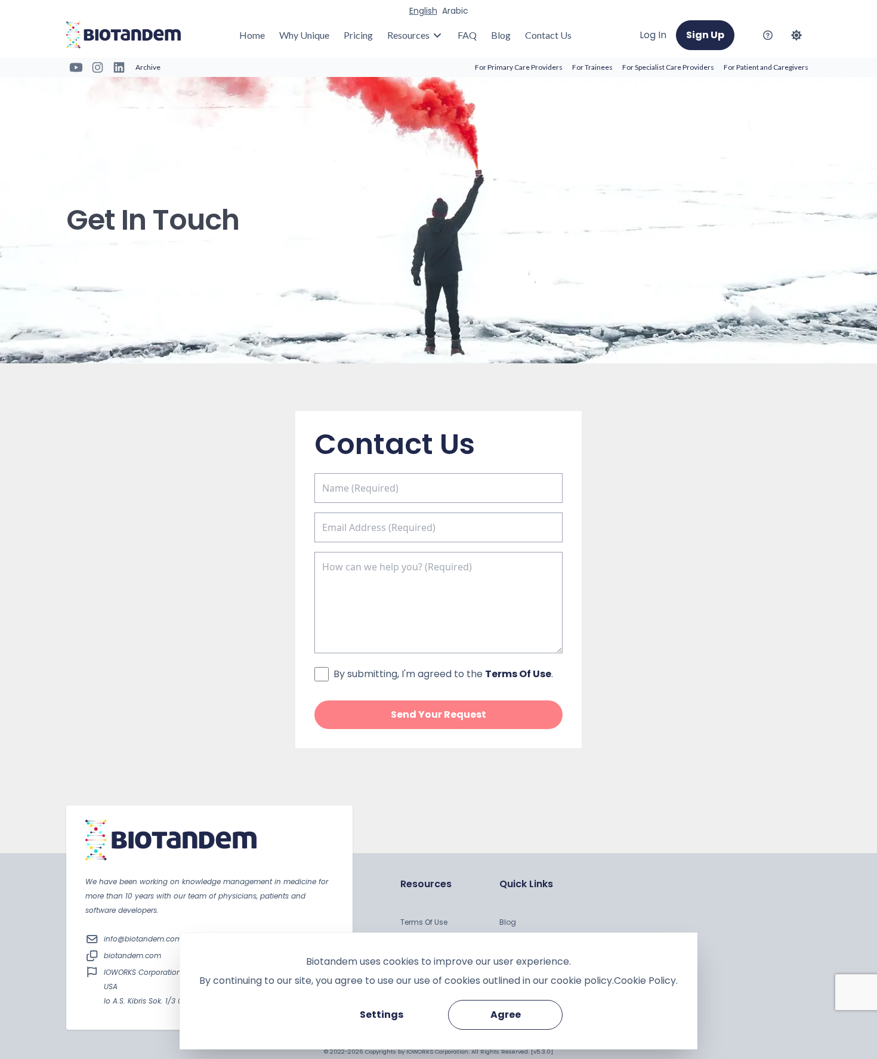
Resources (408, 35)
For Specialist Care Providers (668, 67)
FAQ (467, 35)
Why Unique (304, 35)
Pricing (358, 35)
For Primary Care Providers (519, 67)
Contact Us (548, 35)
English (423, 11)
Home (252, 35)
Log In (653, 35)
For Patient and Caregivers (766, 67)
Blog (501, 35)
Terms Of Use (423, 922)
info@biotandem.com (143, 939)
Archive (147, 67)
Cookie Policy (645, 980)
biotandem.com (132, 955)
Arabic (455, 11)
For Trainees (592, 67)
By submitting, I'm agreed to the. (443, 674)
